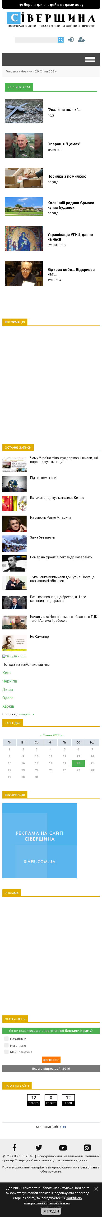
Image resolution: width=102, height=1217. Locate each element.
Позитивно (18, 1039)
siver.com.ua (87, 1167)
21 (92, 763)
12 (64, 756)
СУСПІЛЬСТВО (56, 245)
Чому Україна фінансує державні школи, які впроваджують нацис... (64, 460)
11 (50, 756)
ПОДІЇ (51, 115)
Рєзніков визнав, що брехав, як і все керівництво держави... (58, 599)
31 (36, 777)
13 (78, 756)
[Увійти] (70, 41)
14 (92, 756)
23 (23, 770)
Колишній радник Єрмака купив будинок (70, 205)
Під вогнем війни (43, 478)
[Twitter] (39, 1149)
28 (92, 770)
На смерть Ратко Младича (50, 517)
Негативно (18, 1046)
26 (64, 770)
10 (36, 756)
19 (64, 763)
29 (9, 777)
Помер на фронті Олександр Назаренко (61, 557)
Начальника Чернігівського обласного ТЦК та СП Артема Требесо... (63, 618)
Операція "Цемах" (64, 144)
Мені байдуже (21, 1052)
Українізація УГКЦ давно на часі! (70, 237)
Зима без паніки (42, 537)
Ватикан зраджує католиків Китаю (57, 498)
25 (50, 770)
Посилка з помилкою (66, 176)
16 (23, 763)
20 (78, 763)
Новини (26, 71)
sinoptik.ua (26, 714)
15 (9, 763)
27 (78, 770)
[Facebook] (14, 1149)
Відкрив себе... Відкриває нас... (71, 271)
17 (36, 763)
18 (50, 763)
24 (36, 770)
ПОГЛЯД (52, 182)
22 (9, 770)
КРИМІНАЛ (54, 150)
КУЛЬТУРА (54, 280)
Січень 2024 (51, 735)
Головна (12, 71)
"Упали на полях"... (64, 109)
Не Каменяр (39, 637)
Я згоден (51, 1211)
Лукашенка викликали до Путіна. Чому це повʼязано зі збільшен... (62, 579)
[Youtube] (63, 1149)
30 (23, 777)
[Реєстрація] (81, 41)
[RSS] (87, 1149)
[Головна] (51, 25)
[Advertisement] (51, 382)
